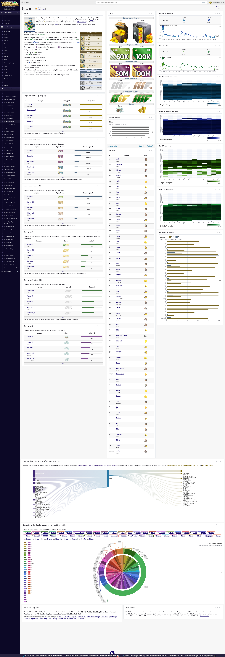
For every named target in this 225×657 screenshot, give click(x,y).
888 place (33, 39)
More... (63, 131)
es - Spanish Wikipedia (9, 128)
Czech (117, 186)
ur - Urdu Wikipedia (8, 252)
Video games (7, 82)
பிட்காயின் (114, 536)
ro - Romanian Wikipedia (9, 212)
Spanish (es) (30, 167)
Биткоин (36, 533)
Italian (117, 291)
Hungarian (118, 275)
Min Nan (118, 451)
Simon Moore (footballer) (147, 146)
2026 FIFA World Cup (64, 617)
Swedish (118, 396)
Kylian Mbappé (113, 617)
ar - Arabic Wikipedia (8, 93)
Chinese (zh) (30, 172)
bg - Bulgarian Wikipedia (9, 102)
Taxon (5, 72)
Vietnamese (119, 434)
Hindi (117, 263)
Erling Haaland (47, 619)
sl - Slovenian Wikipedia (9, 229)
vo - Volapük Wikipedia (9, 261)
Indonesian (119, 286)
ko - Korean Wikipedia (9, 182)
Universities (6, 78)
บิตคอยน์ (37, 536)
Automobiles (7, 31)
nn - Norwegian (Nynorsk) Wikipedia (9, 198)
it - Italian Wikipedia (8, 169)
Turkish (118, 412)
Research (204, 2)
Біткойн (211, 533)
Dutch (117, 330)
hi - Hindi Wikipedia (8, 153)
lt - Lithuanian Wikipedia (9, 188)
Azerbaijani (119, 164)
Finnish (118, 242)
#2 (209, 20)
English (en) (30, 126)
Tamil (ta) (29, 104)
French (118, 247)
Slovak (117, 379)
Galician (118, 253)
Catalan (118, 181)
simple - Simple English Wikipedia (9, 222)
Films (5, 53)
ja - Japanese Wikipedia (9, 172)
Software (6, 69)
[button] (97, 13)
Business (6, 40)
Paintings (6, 56)
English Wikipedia (218, 2)
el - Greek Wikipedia (8, 118)
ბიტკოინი (133, 536)
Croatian (118, 269)
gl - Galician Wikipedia (9, 147)
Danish (117, 192)
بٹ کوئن (218, 536)
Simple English (120, 374)
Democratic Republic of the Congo (33, 619)
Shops (5, 66)
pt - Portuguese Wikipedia (10, 209)
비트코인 (162, 533)
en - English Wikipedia (9, 121)
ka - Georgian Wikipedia (9, 175)
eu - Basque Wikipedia (9, 134)
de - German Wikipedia (9, 115)
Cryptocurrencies (8, 47)
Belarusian (118, 170)
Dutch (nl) (29, 307)
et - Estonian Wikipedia (9, 131)
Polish (117, 346)
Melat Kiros (73, 619)
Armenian (118, 280)
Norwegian (119, 341)
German (118, 197)
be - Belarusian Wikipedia (9, 99)
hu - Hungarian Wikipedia (9, 159)
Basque (118, 230)
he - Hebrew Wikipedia (9, 150)
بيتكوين (122, 533)
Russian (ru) (30, 115)
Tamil (56, 25)
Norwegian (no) (31, 313)
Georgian (118, 302)
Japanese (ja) (30, 359)
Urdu (117, 423)
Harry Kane (74, 617)
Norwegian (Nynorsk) (121, 335)
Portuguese (119, 352)
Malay (117, 324)
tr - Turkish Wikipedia (9, 245)
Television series (8, 75)
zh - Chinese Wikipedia (9, 264)
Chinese (118, 445)
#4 (184, 20)
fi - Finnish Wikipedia (8, 140)
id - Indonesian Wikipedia (9, 166)
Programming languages (9, 63)
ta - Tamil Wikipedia (8, 239)
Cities (5, 43)
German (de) (30, 161)
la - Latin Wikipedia (8, 185)
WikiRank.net (219, 7)
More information (204, 616)
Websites (6, 85)
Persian (118, 236)
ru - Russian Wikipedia (9, 215)
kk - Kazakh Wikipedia (9, 179)
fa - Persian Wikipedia (9, 137)
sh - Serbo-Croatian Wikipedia (10, 218)
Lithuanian (118, 319)
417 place (75, 39)
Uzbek (117, 429)
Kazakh (118, 308)
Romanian (118, 357)
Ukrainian (118, 418)
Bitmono (74, 539)
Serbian (118, 390)
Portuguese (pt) (31, 110)
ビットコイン (79, 533)
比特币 (61, 533)
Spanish (118, 219)
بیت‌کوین (114, 533)
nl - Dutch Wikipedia (8, 194)
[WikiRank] (10, 3)
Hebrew (118, 258)
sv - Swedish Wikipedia (9, 236)
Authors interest (7, 17)
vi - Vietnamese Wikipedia (9, 258)
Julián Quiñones (82, 617)
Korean (118, 313)
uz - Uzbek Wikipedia (9, 255)
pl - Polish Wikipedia (8, 206)
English (25, 2)
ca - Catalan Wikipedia (9, 105)
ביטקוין (203, 533)
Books (5, 34)
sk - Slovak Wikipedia (9, 226)
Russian (118, 363)
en (31, 7)
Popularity (6, 23)
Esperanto (118, 214)
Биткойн (89, 536)
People (5, 59)
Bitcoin (91, 20)
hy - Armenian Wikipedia (9, 163)
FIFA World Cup (81, 619)
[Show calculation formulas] (112, 653)
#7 (209, 52)
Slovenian (118, 385)
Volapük (118, 440)
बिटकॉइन (45, 536)
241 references (81, 22)
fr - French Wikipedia (8, 144)
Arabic (117, 159)
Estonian (118, 225)
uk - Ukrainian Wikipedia (9, 249)
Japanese (118, 297)
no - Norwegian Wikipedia (10, 202)
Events (5, 50)
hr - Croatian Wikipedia (9, 156)
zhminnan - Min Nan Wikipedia (10, 268)
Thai (117, 407)
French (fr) (30, 255)
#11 (184, 52)
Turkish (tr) (30, 121)
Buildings (6, 37)
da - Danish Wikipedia (9, 112)
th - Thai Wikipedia (8, 242)
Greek (117, 203)
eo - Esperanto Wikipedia (9, 124)
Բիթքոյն (208, 536)
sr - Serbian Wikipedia (9, 233)
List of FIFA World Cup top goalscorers (97, 617)
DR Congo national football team (61, 619)
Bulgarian (118, 175)
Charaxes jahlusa (112, 146)
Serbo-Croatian (120, 368)
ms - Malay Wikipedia (8, 191)
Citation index (7, 20)
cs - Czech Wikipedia (8, 109)
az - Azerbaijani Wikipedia (10, 96)
